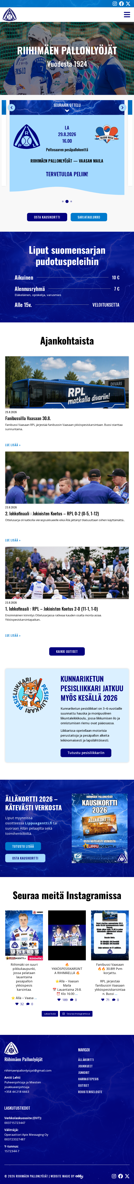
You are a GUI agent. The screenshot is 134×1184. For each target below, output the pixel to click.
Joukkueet (85, 1066)
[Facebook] (121, 3)
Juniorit (84, 1072)
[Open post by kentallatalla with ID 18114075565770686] (24, 935)
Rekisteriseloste (90, 1092)
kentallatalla (23, 913)
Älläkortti (86, 1059)
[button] (127, 14)
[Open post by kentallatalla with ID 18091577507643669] (67, 935)
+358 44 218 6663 (16, 1092)
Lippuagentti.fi (38, 823)
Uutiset (83, 1085)
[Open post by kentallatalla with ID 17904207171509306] (110, 935)
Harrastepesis (88, 1079)
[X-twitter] (128, 3)
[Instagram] (114, 3)
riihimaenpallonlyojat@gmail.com (27, 1070)
